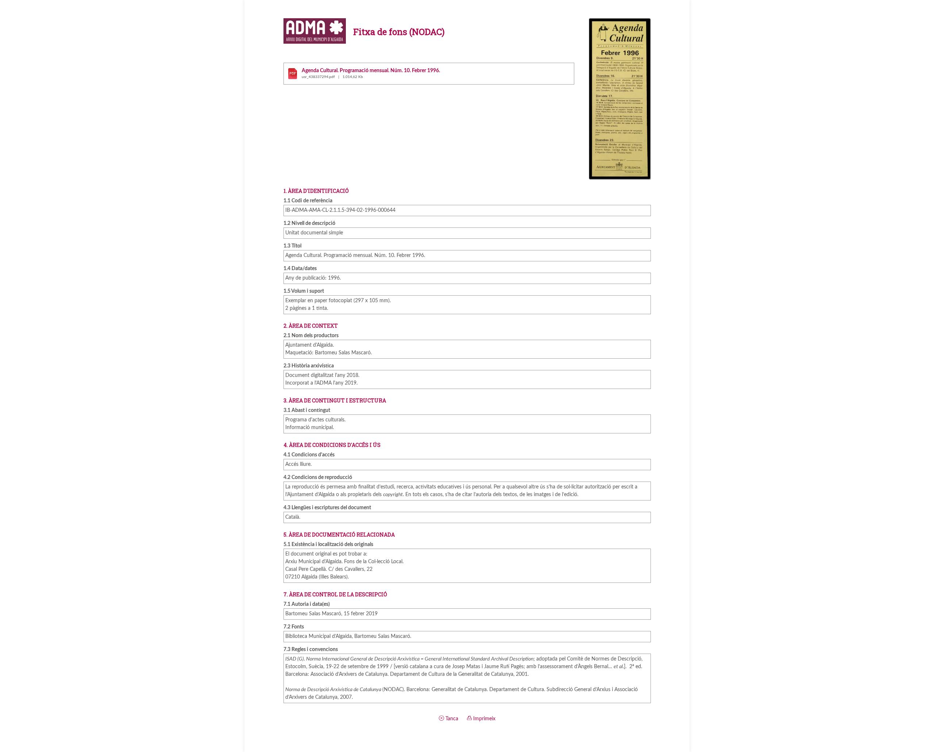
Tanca (451, 718)
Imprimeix (483, 718)
